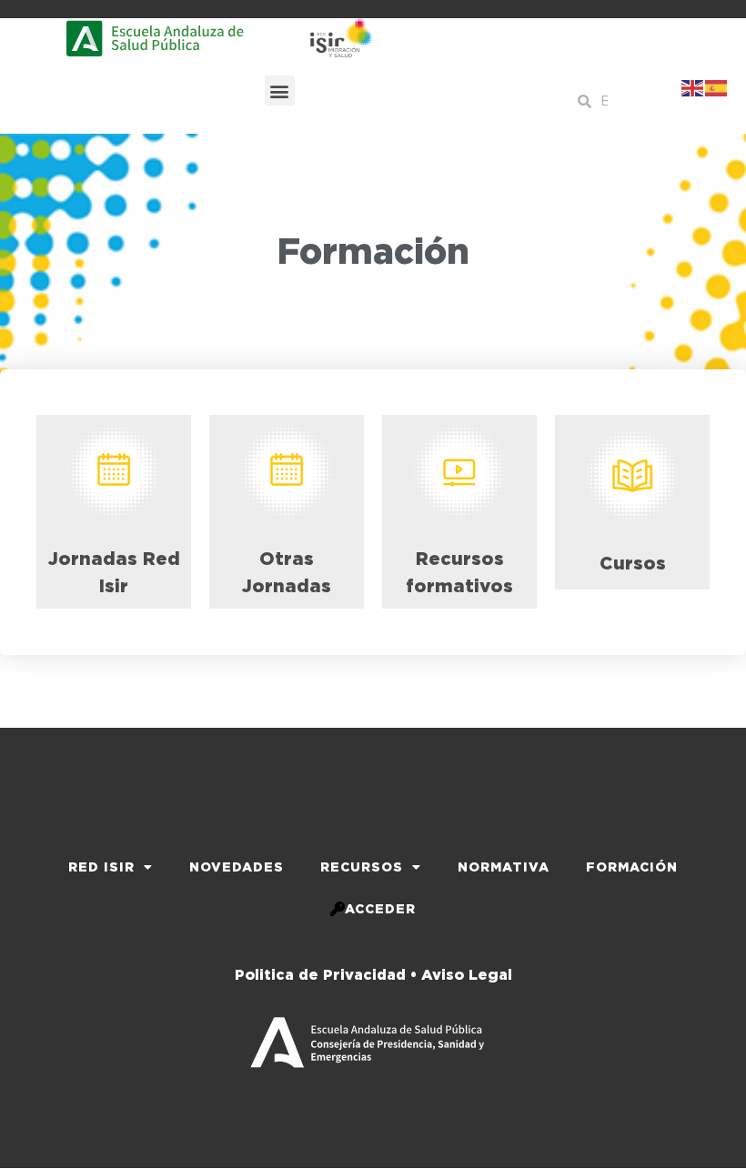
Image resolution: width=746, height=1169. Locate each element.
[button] (280, 91)
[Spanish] (717, 86)
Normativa (503, 867)
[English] (693, 86)
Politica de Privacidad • (326, 974)
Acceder (380, 909)
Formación (632, 867)
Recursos (361, 867)
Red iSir (101, 867)
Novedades (236, 867)
